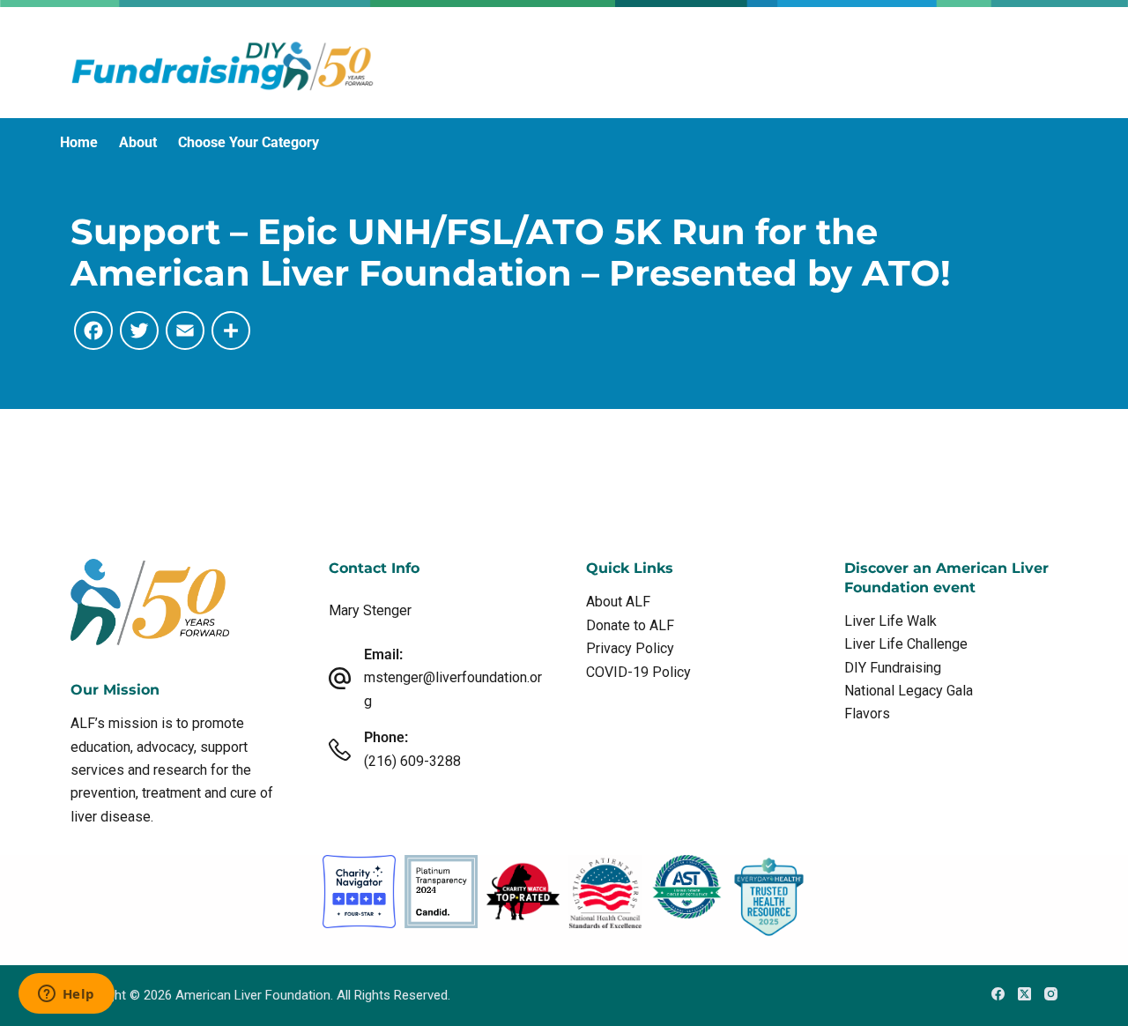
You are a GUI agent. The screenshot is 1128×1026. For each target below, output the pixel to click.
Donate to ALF (630, 625)
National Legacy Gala (908, 690)
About (138, 142)
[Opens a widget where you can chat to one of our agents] (66, 995)
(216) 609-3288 (412, 761)
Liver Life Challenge (906, 644)
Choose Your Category (248, 142)
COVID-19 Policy (638, 672)
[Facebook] (998, 993)
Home (79, 142)
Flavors (867, 713)
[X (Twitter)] (1024, 993)
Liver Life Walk (890, 621)
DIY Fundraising (892, 667)
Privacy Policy (630, 648)
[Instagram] (1051, 993)
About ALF (618, 601)
